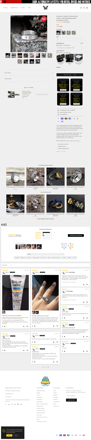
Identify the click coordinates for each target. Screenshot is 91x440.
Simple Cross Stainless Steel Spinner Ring (27, 92)
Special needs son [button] (56, 257)
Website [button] (69, 257)
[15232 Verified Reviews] (45, 386)
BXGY (54, 404)
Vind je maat (39, 415)
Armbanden (55, 397)
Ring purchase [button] (36, 257)
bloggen (38, 393)
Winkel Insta (56, 406)
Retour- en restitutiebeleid (42, 404)
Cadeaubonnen (56, 401)
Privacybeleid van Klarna (42, 421)
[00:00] (29, 33)
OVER (29, 7)
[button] (59, 22)
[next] (88, 178)
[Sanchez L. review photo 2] (33, 312)
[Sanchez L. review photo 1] (45, 293)
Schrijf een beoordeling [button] (76, 235)
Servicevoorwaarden (41, 410)
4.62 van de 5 (18, 235)
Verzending (8, 78)
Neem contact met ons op (42, 417)
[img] (5, 270)
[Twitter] (62, 151)
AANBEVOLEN (14, 7)
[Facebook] (5, 404)
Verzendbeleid (39, 401)
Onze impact (39, 397)
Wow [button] (75, 257)
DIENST (23, 7)
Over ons (38, 395)
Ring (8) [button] (16, 257)
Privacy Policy (12, 432)
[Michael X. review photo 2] (3, 312)
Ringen (54, 390)
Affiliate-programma (41, 412)
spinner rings (69, 140)
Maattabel (8, 72)
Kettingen (55, 395)
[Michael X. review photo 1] (15, 292)
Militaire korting (40, 406)
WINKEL (5, 7)
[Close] (23, 427)
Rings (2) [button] (22, 257)
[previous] (2, 178)
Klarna (38, 419)
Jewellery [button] (29, 257)
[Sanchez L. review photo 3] (37, 312)
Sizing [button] (49, 257)
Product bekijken (42, 94)
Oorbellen (55, 399)
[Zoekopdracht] (84, 7)
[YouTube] (18, 404)
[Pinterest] (64, 151)
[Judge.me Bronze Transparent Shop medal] (70, 245)
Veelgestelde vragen (41, 390)
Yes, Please (60, 45)
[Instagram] (11, 404)
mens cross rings (76, 140)
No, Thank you (67, 45)
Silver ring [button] (43, 257)
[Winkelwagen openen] (87, 7)
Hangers (55, 393)
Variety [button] (64, 257)
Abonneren (71, 400)
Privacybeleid (39, 399)
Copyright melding (40, 408)
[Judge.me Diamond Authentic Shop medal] (64, 245)
